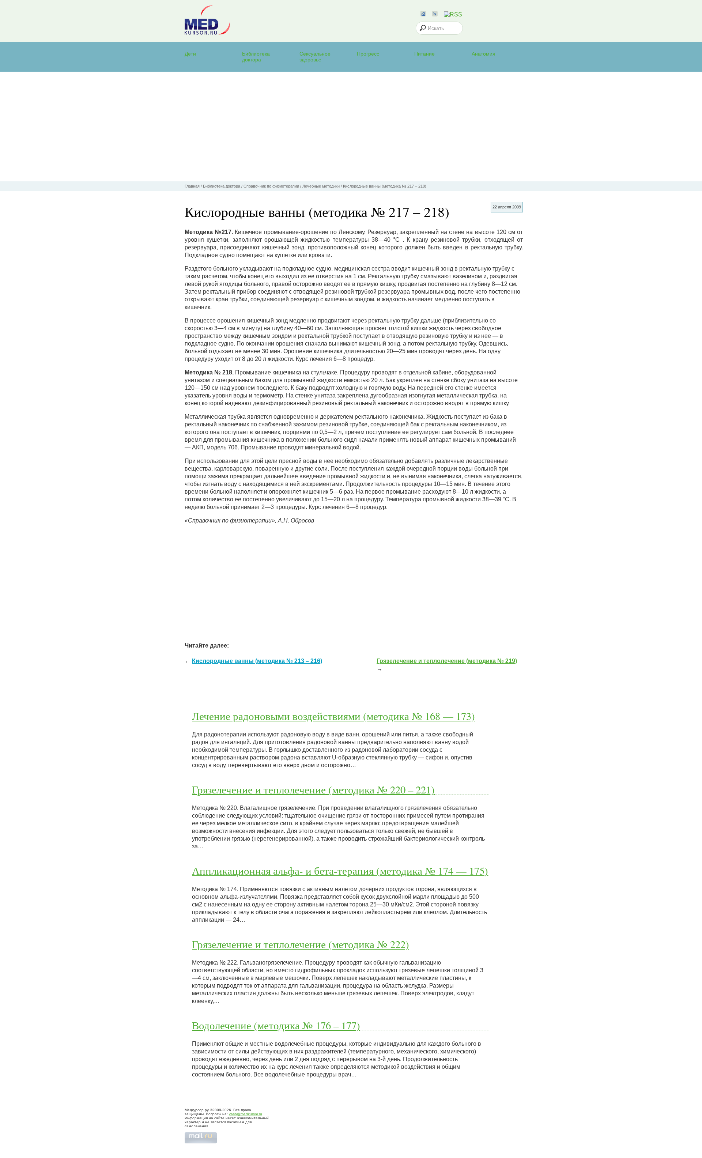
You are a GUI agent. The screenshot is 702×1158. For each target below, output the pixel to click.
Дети (190, 54)
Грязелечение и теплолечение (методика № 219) (447, 661)
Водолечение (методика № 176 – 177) (276, 1025)
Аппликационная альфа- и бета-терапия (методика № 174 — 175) (340, 871)
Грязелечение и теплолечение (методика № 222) (300, 944)
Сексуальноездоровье (315, 57)
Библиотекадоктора (256, 57)
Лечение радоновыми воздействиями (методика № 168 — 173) (333, 716)
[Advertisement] (351, 126)
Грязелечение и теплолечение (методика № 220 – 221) (313, 789)
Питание (424, 54)
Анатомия (483, 54)
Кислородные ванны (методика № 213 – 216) (257, 661)
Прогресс (368, 54)
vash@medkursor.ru (245, 1114)
